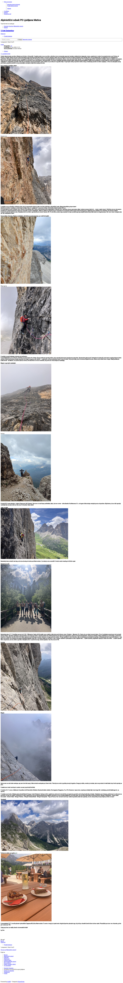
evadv (2, 44)
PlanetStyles (21, 981)
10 (11, 46)
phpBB (9, 981)
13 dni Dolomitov (7, 31)
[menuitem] (13, 4)
